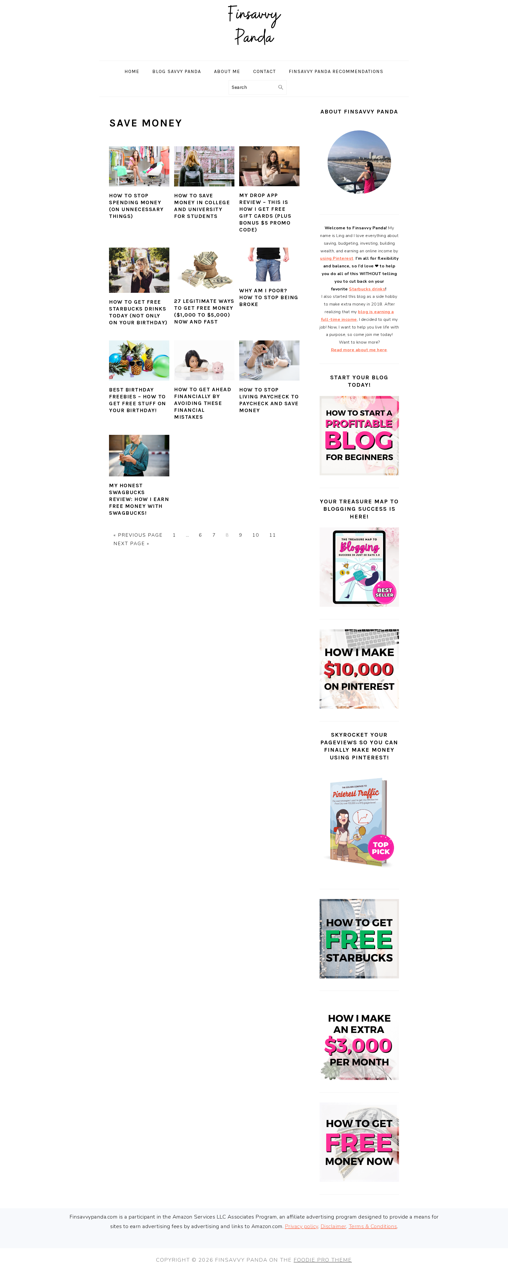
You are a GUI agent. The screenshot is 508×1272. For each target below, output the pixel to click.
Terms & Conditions (373, 1226)
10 (255, 535)
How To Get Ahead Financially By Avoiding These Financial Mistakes (202, 403)
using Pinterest (336, 258)
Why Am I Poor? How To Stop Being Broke (268, 297)
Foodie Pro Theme (323, 1260)
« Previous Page (138, 535)
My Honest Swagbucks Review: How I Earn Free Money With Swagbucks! (139, 499)
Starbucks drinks (367, 289)
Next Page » (131, 543)
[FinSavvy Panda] (254, 56)
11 (272, 535)
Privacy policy (301, 1226)
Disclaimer (333, 1226)
